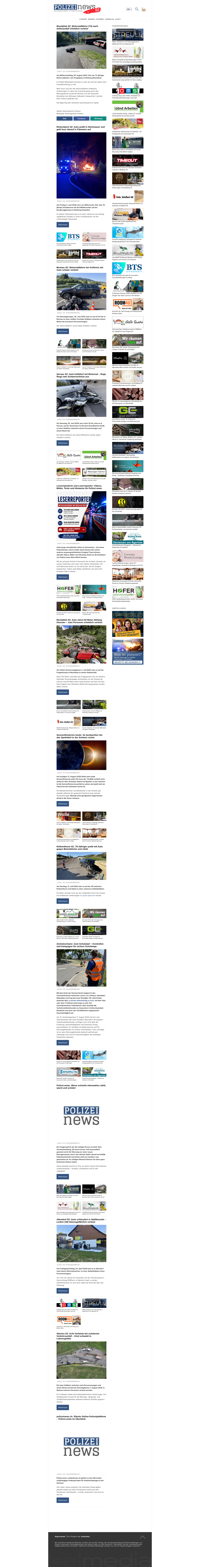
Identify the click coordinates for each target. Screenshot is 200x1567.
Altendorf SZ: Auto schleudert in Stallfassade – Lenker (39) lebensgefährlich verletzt (81, 1220)
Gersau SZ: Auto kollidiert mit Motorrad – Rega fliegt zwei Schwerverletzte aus (81, 375)
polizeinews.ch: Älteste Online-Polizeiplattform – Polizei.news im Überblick (81, 1417)
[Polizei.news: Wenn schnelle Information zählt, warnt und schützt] (81, 1116)
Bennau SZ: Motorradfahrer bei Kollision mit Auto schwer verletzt (80, 268)
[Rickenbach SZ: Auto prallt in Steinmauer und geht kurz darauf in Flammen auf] (81, 165)
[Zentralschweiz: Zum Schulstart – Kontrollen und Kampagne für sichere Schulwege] (81, 968)
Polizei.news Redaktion (73, 71)
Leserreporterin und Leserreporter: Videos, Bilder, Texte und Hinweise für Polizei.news (79, 487)
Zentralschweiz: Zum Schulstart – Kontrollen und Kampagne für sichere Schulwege (80, 945)
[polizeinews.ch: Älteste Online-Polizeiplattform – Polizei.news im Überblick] (81, 1447)
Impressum (60, 1536)
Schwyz (118, 19)
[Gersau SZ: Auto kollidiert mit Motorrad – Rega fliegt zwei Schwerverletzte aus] (81, 398)
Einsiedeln (91, 19)
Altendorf (83, 19)
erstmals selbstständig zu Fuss (81, 1000)
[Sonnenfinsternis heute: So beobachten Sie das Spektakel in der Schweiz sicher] (81, 755)
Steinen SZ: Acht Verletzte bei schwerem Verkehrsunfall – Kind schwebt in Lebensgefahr (78, 1336)
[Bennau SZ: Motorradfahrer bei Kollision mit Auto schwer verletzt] (81, 291)
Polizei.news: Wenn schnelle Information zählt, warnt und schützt (81, 1086)
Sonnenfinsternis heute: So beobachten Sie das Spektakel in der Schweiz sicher (79, 736)
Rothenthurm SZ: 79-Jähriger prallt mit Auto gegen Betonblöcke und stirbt (80, 847)
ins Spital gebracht (87, 895)
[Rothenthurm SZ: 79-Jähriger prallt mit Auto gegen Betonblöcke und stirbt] (81, 866)
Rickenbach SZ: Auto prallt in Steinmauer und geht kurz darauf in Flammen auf (81, 128)
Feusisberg (100, 19)
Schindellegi (109, 19)
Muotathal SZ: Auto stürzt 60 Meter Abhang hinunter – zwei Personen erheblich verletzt (79, 621)
